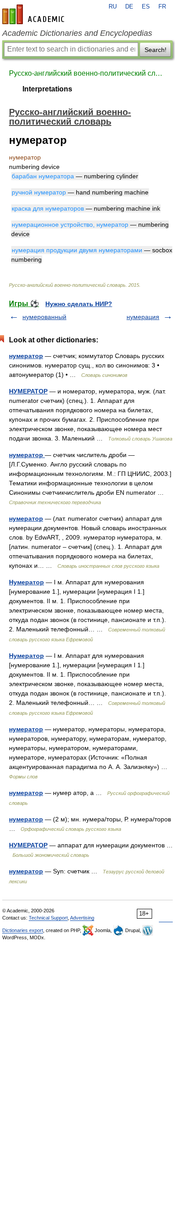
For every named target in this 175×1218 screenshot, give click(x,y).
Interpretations (47, 89)
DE (129, 7)
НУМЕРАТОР (28, 391)
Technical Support (48, 917)
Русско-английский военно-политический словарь (87, 73)
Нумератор (26, 582)
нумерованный (44, 316)
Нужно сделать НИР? (78, 303)
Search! (155, 49)
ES (146, 7)
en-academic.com (34, 14)
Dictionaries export (22, 930)
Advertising (82, 917)
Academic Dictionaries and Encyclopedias (77, 33)
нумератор (26, 355)
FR (162, 7)
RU (113, 7)
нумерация (143, 316)
